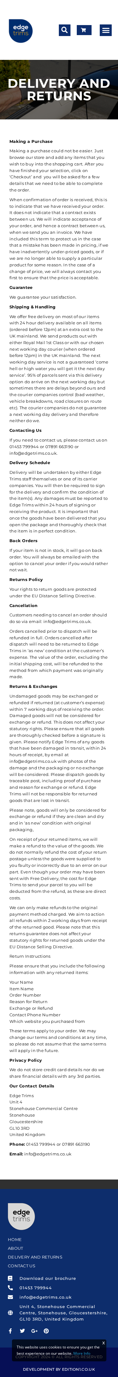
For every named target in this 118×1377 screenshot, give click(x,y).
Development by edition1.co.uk (59, 1369)
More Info (81, 1353)
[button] (64, 30)
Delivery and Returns (35, 1256)
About (15, 1248)
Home (15, 1239)
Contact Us (21, 1265)
